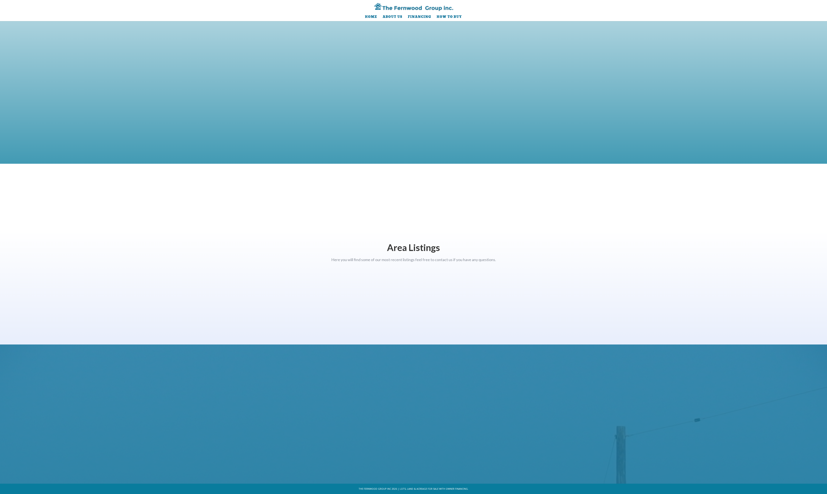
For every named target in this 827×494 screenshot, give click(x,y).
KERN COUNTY (689, 284)
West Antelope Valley (138, 284)
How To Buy (449, 18)
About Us (392, 18)
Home (371, 18)
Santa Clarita (413, 318)
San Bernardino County (138, 318)
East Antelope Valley (413, 284)
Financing (419, 18)
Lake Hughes (689, 318)
